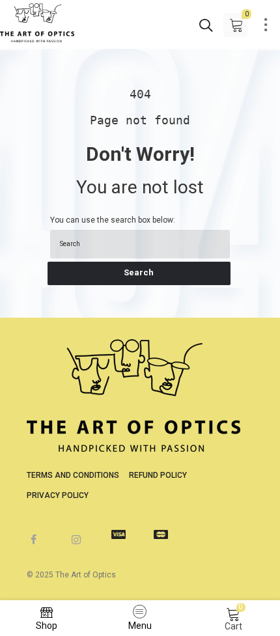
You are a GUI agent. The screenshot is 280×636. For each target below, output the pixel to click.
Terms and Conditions (73, 475)
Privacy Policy (58, 495)
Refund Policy (158, 475)
